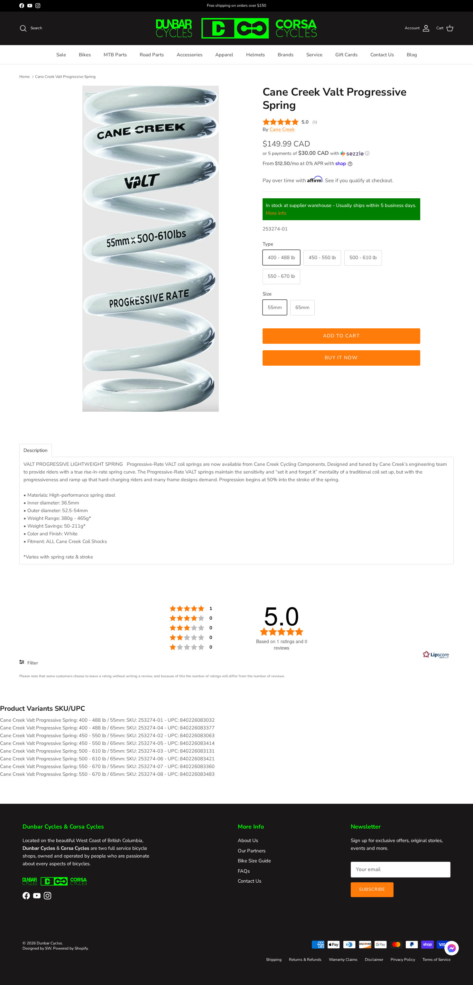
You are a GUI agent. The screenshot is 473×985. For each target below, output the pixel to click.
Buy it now (341, 357)
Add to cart (341, 336)
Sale (61, 55)
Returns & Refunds (305, 959)
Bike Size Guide (254, 861)
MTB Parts (115, 55)
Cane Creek (282, 129)
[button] (316, 153)
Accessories (189, 55)
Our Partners (251, 851)
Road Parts (152, 55)
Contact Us (382, 55)
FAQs (244, 871)
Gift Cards (346, 55)
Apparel (224, 55)
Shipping (274, 959)
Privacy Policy (403, 959)
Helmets (255, 55)
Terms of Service (436, 959)
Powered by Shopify (70, 948)
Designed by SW (37, 948)
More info (276, 213)
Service (314, 55)
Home (24, 76)
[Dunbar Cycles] (236, 28)
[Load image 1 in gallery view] (150, 249)
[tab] (35, 450)
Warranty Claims (343, 959)
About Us (248, 840)
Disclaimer (374, 959)
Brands (285, 55)
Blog (412, 55)
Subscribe (372, 889)
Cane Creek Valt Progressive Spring (65, 76)
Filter (32, 663)
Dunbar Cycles (49, 943)
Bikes (85, 55)
